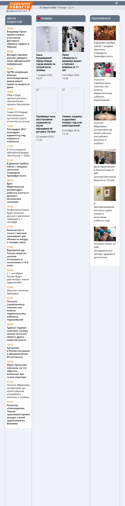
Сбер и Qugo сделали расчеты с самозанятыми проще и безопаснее (18, 100)
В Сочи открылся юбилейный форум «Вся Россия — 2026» (18, 152)
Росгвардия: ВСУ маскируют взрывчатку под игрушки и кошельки (16, 135)
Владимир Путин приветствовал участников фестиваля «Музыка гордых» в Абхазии (18, 39)
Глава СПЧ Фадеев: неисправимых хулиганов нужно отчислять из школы (18, 117)
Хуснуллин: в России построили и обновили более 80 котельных (18, 352)
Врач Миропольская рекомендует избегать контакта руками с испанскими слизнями (18, 192)
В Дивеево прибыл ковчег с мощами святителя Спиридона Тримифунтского (18, 169)
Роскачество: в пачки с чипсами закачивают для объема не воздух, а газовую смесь (17, 236)
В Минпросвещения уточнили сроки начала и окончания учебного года (104, 212)
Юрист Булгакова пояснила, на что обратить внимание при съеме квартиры (17, 371)
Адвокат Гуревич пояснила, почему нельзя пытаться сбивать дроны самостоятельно (17, 333)
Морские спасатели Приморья (18, 292)
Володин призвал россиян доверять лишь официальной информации (18, 59)
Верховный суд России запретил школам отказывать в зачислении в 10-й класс (17, 258)
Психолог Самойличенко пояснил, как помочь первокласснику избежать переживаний (16, 310)
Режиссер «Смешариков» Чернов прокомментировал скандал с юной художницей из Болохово (18, 414)
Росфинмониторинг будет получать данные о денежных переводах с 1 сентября (18, 215)
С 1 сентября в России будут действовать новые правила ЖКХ (18, 278)
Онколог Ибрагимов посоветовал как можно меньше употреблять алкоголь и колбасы (18, 391)
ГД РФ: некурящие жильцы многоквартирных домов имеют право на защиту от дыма (18, 79)
